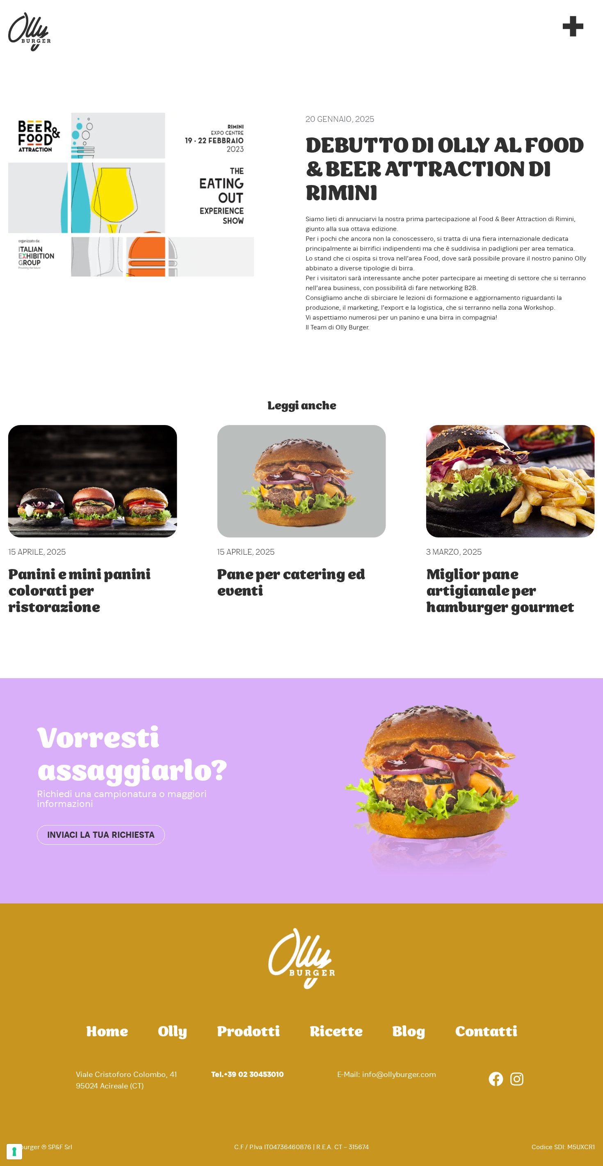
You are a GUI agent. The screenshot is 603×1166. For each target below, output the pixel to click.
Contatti (486, 1032)
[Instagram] (517, 1079)
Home (107, 1032)
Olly (172, 1032)
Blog (408, 1032)
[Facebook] (496, 1079)
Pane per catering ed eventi (291, 584)
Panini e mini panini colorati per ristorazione (79, 592)
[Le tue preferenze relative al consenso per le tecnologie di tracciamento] (14, 1151)
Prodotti (248, 1032)
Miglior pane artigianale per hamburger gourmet (500, 592)
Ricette (336, 1032)
